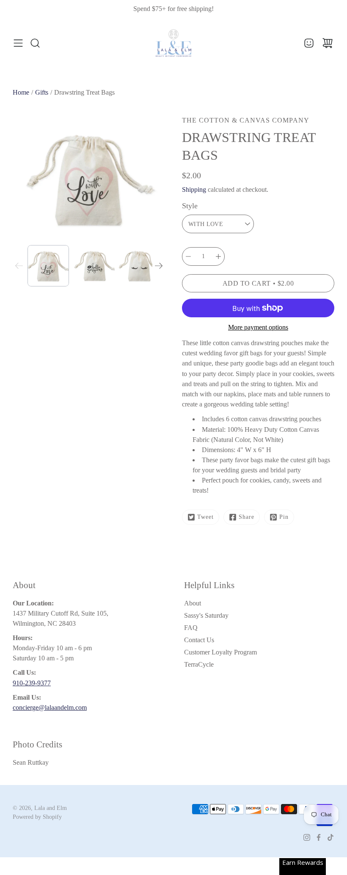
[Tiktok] (330, 837)
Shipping (194, 189)
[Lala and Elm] (173, 43)
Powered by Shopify (37, 817)
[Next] (158, 265)
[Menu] (18, 43)
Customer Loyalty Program (220, 652)
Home (21, 92)
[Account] (309, 43)
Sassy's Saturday (206, 615)
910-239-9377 (32, 683)
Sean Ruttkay (31, 762)
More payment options (258, 327)
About (192, 603)
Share (246, 517)
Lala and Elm (50, 808)
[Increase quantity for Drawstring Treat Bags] (218, 256)
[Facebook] (318, 837)
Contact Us (199, 639)
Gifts (41, 92)
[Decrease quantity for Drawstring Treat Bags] (188, 256)
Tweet (205, 517)
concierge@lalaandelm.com (50, 707)
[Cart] (327, 43)
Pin (284, 517)
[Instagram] (307, 837)
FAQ (191, 627)
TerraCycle (199, 664)
